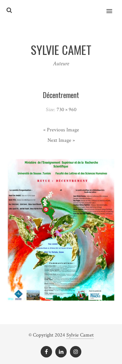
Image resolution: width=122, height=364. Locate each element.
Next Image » (61, 140)
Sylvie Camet (80, 335)
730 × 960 (66, 109)
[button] (113, 7)
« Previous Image (61, 129)
